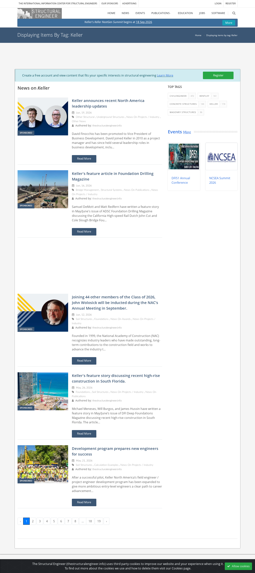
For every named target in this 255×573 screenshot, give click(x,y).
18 (90, 521)
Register (218, 75)
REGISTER (231, 3)
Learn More (165, 75)
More (228, 23)
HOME (111, 13)
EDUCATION (185, 13)
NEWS (125, 13)
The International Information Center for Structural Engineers (58, 3)
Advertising (129, 3)
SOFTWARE (218, 13)
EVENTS (140, 13)
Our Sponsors (109, 3)
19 (99, 521)
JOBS (202, 13)
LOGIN (218, 3)
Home (198, 35)
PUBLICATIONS (160, 13)
